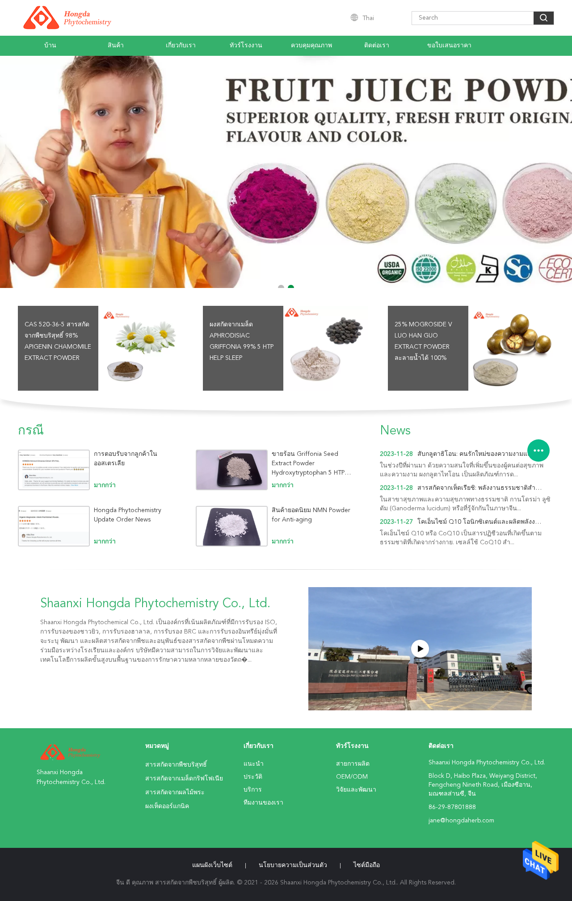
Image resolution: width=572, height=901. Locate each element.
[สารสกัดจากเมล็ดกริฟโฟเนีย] (286, 172)
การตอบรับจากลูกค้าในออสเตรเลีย (125, 459)
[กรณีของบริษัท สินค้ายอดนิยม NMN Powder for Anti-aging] (232, 526)
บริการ (253, 790)
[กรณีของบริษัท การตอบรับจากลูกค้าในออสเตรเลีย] (54, 469)
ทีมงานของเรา (263, 803)
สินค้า (116, 45)
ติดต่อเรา (376, 45)
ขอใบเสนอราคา (449, 45)
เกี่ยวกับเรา (181, 45)
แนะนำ (254, 764)
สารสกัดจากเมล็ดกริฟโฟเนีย (184, 779)
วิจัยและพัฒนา (356, 790)
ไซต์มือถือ (366, 865)
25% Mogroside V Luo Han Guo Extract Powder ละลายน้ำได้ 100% (423, 341)
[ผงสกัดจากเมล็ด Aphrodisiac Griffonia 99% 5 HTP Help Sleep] (325, 348)
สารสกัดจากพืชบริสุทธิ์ (176, 765)
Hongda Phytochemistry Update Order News (127, 515)
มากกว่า (105, 485)
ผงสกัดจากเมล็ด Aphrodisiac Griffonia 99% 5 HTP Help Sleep (241, 341)
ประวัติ (253, 777)
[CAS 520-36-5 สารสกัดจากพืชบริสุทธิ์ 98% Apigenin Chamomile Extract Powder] (140, 348)
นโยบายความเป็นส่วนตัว (293, 865)
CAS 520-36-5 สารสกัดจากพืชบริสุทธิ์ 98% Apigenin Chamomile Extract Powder (58, 341)
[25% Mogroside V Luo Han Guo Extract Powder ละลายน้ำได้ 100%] (510, 348)
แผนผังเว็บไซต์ (212, 865)
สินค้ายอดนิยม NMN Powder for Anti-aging (311, 515)
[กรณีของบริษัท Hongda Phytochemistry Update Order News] (54, 526)
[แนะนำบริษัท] (420, 648)
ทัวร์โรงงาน (246, 45)
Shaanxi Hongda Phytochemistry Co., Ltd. (155, 604)
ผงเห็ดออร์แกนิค (167, 806)
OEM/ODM (352, 777)
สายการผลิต (353, 764)
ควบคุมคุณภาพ (311, 45)
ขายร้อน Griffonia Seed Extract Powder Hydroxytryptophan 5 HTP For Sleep (308, 463)
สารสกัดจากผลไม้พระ (175, 792)
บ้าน (50, 45)
